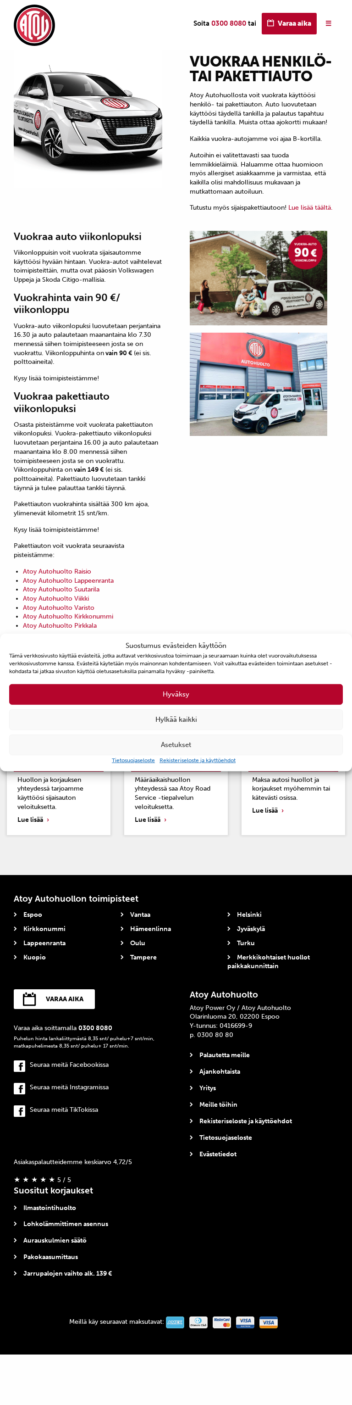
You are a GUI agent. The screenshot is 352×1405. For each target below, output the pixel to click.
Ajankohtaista (219, 1072)
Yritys (207, 1088)
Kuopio (34, 957)
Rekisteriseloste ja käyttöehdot (198, 760)
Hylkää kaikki (176, 719)
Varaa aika (294, 23)
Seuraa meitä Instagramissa (69, 1087)
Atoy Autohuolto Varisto (58, 608)
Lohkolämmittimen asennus (65, 1224)
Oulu (137, 943)
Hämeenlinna (150, 929)
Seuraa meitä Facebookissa (69, 1065)
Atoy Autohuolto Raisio (57, 571)
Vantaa (140, 915)
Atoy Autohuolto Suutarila (61, 589)
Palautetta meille (224, 1055)
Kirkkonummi (44, 929)
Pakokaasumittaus (50, 1257)
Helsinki (249, 915)
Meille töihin (218, 1105)
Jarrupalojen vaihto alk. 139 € (67, 1273)
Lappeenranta (44, 943)
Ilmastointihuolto (49, 1208)
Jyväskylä (251, 929)
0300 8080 (228, 23)
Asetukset (176, 745)
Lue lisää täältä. (310, 208)
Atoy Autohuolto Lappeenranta (68, 581)
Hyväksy (176, 694)
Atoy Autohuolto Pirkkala (60, 626)
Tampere (143, 957)
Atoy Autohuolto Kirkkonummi (68, 616)
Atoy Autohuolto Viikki (56, 598)
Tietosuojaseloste (133, 760)
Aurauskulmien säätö (55, 1240)
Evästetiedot (217, 1154)
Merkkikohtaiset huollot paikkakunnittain (268, 961)
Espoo (32, 915)
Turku (246, 943)
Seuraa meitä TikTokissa (64, 1110)
